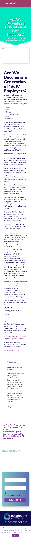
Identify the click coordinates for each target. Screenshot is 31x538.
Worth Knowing (20, 40)
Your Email (7, 485)
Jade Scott (10, 38)
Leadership (13, 40)
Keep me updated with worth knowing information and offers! (13, 494)
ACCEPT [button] (15, 535)
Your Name (7, 477)
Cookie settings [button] (23, 532)
